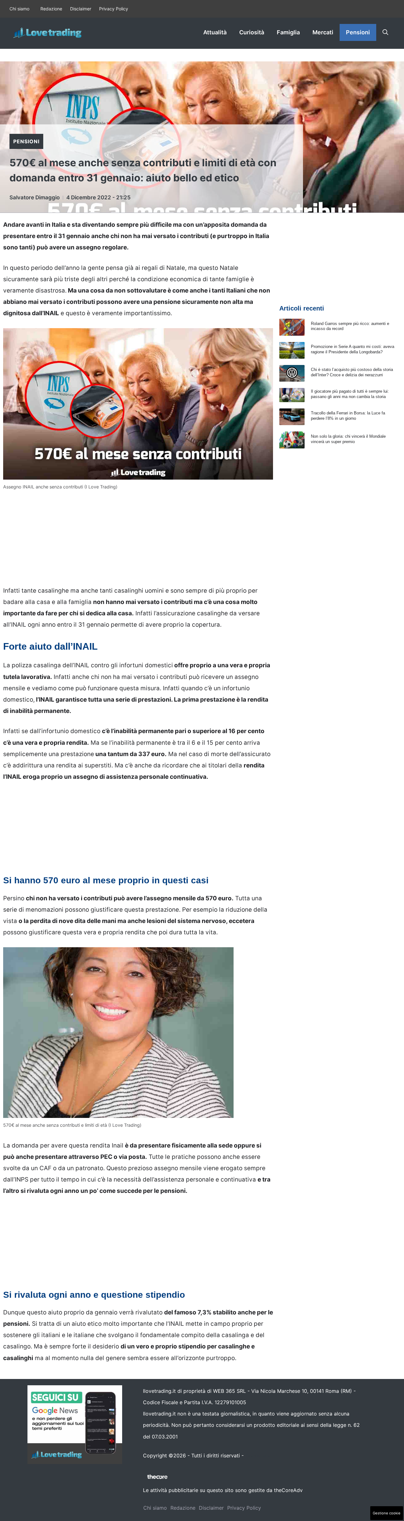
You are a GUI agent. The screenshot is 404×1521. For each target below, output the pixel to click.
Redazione (51, 8)
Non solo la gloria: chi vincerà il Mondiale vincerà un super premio (348, 439)
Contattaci (257, 1455)
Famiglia (288, 32)
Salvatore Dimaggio (34, 197)
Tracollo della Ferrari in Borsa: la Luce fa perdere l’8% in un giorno (348, 416)
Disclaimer (80, 8)
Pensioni (358, 32)
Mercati (322, 32)
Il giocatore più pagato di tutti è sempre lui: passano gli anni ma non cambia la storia (350, 394)
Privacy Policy (113, 8)
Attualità (215, 32)
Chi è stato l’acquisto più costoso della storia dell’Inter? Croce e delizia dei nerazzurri (352, 372)
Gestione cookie (387, 1513)
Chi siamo (19, 8)
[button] (385, 32)
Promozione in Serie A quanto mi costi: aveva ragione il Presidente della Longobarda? (352, 349)
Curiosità (251, 32)
